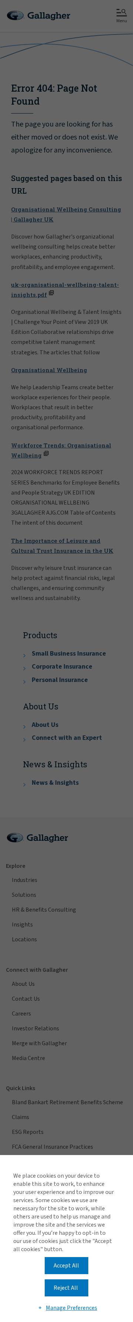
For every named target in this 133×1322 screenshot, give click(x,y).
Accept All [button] (66, 1266)
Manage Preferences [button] (71, 1308)
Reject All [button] (66, 1288)
